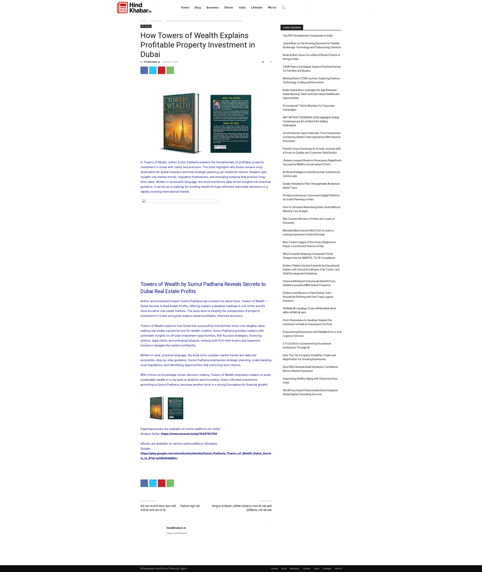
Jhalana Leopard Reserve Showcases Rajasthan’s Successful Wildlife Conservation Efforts (312, 162)
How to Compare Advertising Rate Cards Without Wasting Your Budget (311, 209)
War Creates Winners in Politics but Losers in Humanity (309, 220)
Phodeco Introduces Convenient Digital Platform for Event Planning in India (311, 197)
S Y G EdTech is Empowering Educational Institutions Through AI (307, 345)
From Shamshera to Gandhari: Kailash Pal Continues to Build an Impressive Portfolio (307, 322)
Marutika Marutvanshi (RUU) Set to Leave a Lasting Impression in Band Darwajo (308, 232)
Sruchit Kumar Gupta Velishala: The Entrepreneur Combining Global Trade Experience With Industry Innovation (312, 137)
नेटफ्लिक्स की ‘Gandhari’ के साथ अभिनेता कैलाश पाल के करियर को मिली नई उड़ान (309, 310)
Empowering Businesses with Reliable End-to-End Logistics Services (312, 333)
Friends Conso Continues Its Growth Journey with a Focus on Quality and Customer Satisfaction (312, 150)
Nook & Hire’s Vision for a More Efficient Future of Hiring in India (311, 57)
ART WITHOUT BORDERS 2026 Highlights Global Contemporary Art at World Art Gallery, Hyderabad (311, 121)
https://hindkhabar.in (177, 533)
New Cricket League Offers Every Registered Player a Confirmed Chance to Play (309, 244)
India (316, 568)
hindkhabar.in (152, 61)
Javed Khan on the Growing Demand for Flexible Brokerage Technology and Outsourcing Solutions (312, 45)
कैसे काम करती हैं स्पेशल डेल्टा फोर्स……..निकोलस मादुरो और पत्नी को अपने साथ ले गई (170, 508)
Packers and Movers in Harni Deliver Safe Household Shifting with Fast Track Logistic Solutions (308, 296)
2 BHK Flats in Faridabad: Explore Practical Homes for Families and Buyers (312, 68)
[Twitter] (153, 70)
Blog (283, 568)
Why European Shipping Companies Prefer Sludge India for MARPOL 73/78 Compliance (309, 255)
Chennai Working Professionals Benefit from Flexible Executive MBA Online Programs (309, 283)
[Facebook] (144, 70)
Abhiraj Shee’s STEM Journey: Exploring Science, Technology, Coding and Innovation (311, 80)
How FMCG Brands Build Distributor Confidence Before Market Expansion (310, 368)
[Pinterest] (161, 70)
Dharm (306, 568)
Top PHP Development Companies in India (308, 35)
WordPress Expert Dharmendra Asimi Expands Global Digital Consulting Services (310, 392)
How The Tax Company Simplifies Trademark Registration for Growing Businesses (309, 357)
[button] (283, 7)
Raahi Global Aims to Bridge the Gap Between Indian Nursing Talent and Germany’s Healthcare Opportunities (311, 94)
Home (143, 20)
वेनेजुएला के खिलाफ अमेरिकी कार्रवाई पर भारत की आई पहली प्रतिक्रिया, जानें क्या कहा (242, 508)
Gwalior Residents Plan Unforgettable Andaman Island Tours (311, 185)
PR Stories (156, 20)
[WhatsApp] (170, 70)
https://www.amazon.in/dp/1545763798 (189, 434)
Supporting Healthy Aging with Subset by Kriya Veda (310, 380)
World (338, 568)
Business (294, 568)
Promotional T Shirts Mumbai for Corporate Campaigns (308, 107)
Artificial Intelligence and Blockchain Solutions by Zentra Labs (311, 174)
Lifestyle (327, 568)
